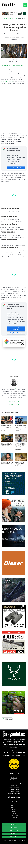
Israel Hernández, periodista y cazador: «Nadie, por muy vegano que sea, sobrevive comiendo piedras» (7, 464)
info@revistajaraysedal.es (18, 755)
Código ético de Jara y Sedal (14, 783)
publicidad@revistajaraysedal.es (17, 752)
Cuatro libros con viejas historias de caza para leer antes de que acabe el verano (6, 445)
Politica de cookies (14, 789)
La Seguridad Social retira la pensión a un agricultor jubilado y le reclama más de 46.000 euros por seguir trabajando (20, 428)
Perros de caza (14, 815)
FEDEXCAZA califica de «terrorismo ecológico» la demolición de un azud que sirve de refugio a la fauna (20, 464)
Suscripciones (14, 780)
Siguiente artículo (14, 404)
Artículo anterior (14, 401)
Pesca (14, 809)
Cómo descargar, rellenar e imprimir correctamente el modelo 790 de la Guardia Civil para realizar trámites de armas (6, 428)
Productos (14, 811)
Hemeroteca (14, 817)
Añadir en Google (16, 168)
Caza (14, 803)
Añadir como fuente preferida (16, 328)
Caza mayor (14, 805)
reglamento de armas (7, 81)
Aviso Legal (14, 785)
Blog (9, 18)
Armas (14, 813)
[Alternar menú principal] (25, 5)
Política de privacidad (14, 787)
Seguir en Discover (16, 333)
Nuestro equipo (14, 782)
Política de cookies (14, 791)
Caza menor (14, 807)
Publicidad (14, 778)
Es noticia (14, 18)
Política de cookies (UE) (14, 793)
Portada (5, 18)
